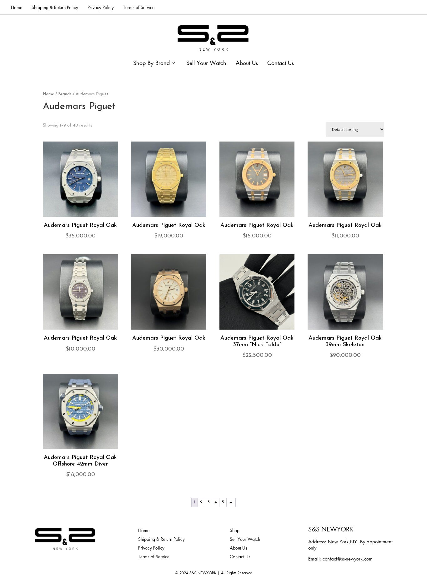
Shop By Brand (151, 63)
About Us (247, 63)
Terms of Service (138, 7)
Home (16, 7)
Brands (65, 94)
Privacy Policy (101, 7)
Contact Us (280, 63)
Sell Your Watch (206, 63)
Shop (234, 530)
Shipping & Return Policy (55, 7)
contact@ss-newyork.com (348, 559)
